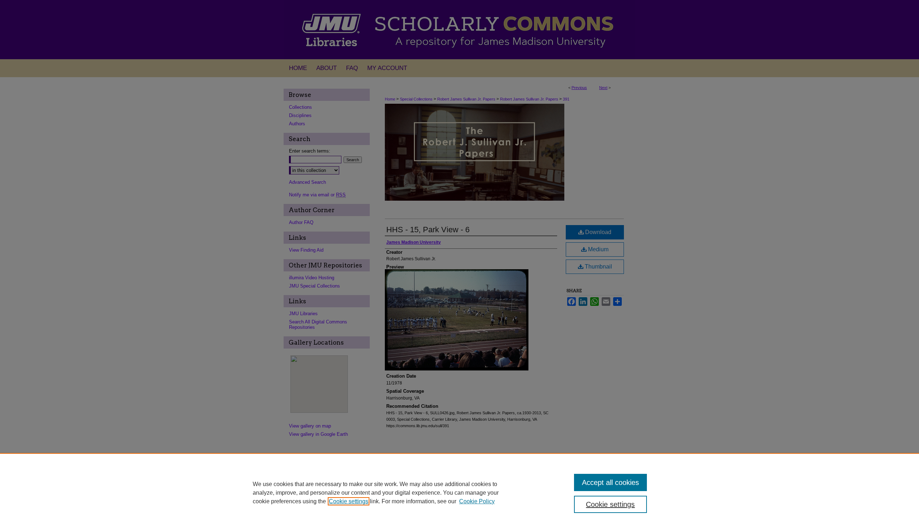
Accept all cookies (610, 482)
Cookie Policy (477, 501)
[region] (459, 492)
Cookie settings (348, 501)
